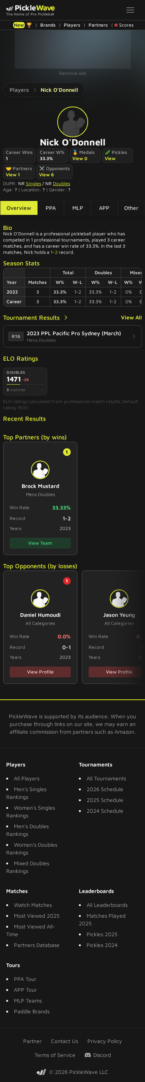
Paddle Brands (31, 1011)
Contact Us (64, 1041)
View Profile (40, 672)
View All (131, 317)
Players (72, 25)
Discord (102, 1055)
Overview (19, 207)
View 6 (46, 174)
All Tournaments (106, 778)
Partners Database (37, 945)
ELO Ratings (20, 358)
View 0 (79, 158)
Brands (48, 25)
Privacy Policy (104, 1041)
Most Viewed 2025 (37, 915)
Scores (126, 25)
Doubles (61, 183)
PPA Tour (25, 979)
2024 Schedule (105, 810)
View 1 (13, 174)
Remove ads (72, 73)
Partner (32, 1041)
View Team (40, 543)
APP (104, 207)
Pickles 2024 (102, 945)
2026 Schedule (105, 789)
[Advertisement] (73, 49)
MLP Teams (28, 1000)
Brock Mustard (40, 486)
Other (131, 207)
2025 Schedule (105, 800)
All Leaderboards (107, 904)
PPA (51, 207)
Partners (98, 25)
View (110, 158)
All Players (26, 778)
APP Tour (25, 989)
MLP (77, 207)
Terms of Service (54, 1055)
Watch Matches (33, 904)
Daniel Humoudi (40, 614)
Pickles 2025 (102, 934)
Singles (33, 183)
